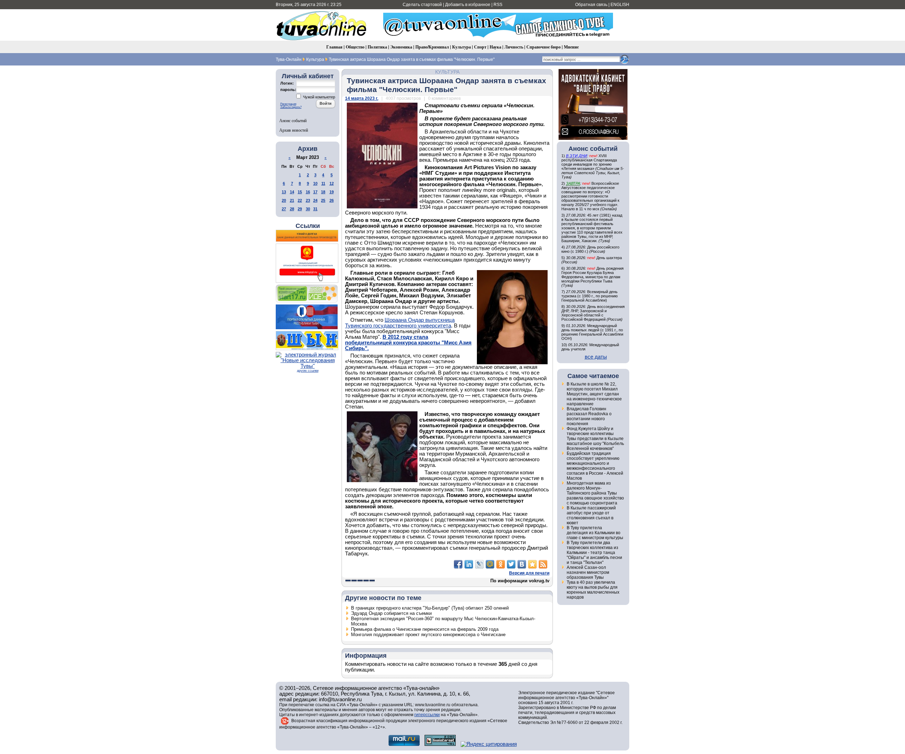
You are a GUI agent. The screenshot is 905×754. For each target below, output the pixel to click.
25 (323, 200)
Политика (377, 47)
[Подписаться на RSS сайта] (543, 564)
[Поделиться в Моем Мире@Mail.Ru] (490, 564)
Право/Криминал (432, 47)
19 (331, 192)
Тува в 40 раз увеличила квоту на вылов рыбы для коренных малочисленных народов (593, 590)
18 (323, 192)
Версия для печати (529, 573)
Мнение (571, 47)
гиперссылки (427, 714)
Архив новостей (293, 130)
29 (300, 209)
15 (300, 192)
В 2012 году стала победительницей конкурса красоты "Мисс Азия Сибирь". (408, 342)
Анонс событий (292, 120)
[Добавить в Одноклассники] (500, 564)
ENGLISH (620, 4)
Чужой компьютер (318, 97)
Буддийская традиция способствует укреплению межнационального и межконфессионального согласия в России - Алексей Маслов (595, 466)
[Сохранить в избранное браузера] (532, 564)
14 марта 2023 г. (361, 98)
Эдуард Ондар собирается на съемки (391, 613)
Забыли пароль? (291, 107)
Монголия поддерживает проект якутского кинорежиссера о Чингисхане (428, 634)
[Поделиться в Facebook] (458, 564)
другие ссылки (308, 370)
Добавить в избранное (467, 4)
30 (308, 209)
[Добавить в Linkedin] (469, 564)
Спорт (480, 47)
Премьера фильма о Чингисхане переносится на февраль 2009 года (424, 629)
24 (315, 200)
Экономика (401, 47)
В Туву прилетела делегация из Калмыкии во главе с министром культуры (595, 532)
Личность (513, 47)
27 (284, 209)
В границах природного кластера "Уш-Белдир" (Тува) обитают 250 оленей (430, 608)
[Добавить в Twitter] (511, 564)
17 (315, 192)
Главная (334, 47)
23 (308, 200)
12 (331, 183)
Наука (495, 47)
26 (331, 200)
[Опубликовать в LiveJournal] (479, 564)
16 (308, 192)
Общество (355, 47)
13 (284, 192)
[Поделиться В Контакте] (522, 564)
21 (292, 200)
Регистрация (288, 103)
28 (292, 209)
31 (315, 209)
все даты (596, 357)
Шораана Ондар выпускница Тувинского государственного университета (400, 323)
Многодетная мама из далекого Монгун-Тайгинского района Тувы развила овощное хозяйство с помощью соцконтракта (595, 493)
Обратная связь (591, 4)
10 (315, 183)
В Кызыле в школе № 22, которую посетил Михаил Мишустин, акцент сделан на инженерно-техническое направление (594, 394)
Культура (461, 47)
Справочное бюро (543, 47)
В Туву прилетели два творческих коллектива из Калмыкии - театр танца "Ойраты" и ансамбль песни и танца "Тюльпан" (594, 552)
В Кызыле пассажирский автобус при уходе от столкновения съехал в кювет (591, 515)
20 (284, 200)
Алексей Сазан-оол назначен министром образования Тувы (588, 572)
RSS (498, 4)
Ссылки (308, 225)
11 (323, 183)
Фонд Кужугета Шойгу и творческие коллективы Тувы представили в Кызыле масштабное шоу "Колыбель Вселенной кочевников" (595, 438)
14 (292, 192)
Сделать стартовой (422, 4)
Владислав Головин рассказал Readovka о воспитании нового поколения (589, 416)
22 (300, 200)
